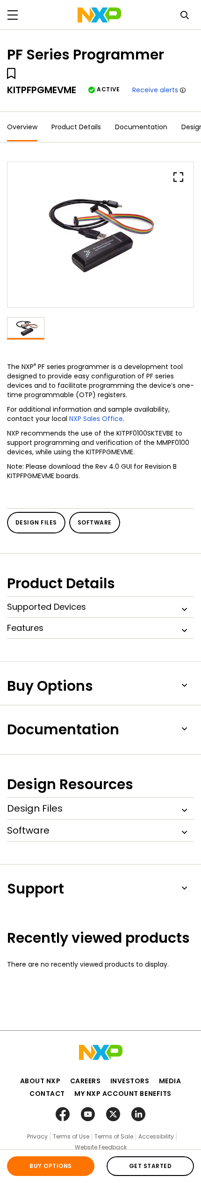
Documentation (141, 127)
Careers (85, 1081)
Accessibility (156, 1136)
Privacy (37, 1136)
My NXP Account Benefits (123, 1093)
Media (170, 1081)
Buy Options (50, 1166)
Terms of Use (71, 1136)
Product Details (76, 127)
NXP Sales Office (96, 418)
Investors (130, 1081)
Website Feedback (101, 1147)
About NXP (40, 1081)
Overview (22, 127)
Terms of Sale (113, 1136)
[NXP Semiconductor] (99, 15)
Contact (47, 1093)
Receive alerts (155, 90)
